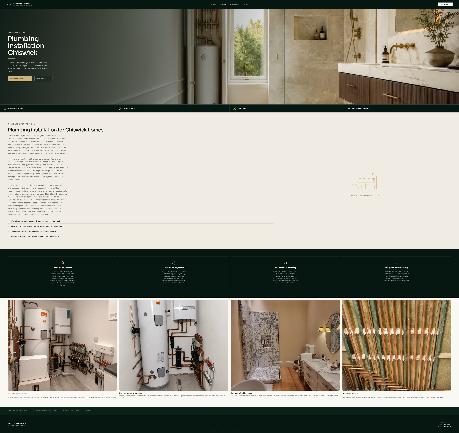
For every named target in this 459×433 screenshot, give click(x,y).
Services (213, 4)
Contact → (89, 410)
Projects (214, 424)
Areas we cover (225, 424)
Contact (245, 4)
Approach (223, 4)
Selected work (234, 4)
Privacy (245, 424)
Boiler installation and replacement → (46, 410)
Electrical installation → (72, 410)
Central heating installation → (18, 410)
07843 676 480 (447, 426)
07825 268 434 (445, 4)
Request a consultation (20, 78)
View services (43, 78)
